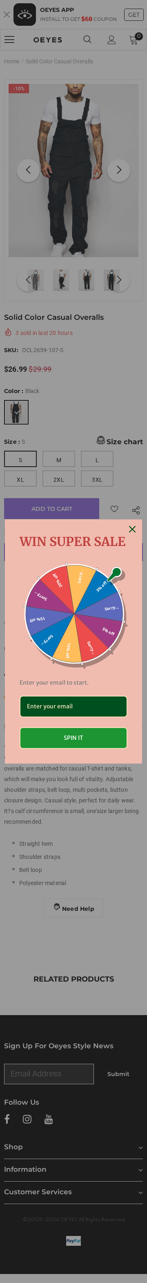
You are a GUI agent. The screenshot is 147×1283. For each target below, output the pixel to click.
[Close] (132, 529)
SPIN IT (73, 737)
